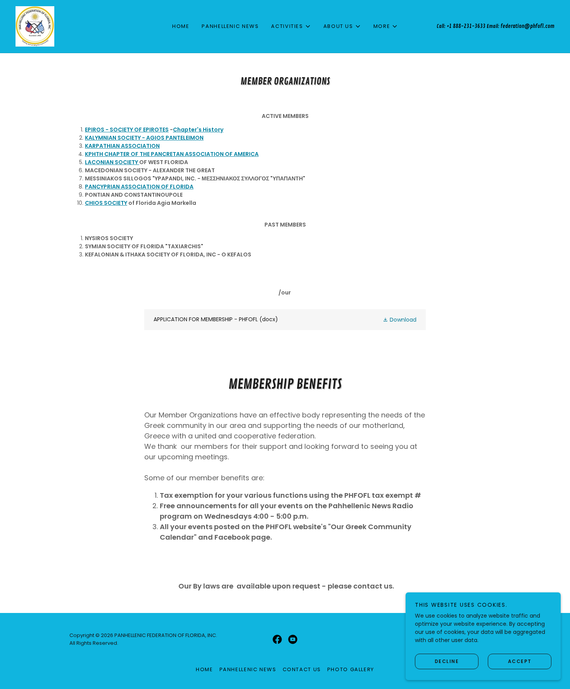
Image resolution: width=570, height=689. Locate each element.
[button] (291, 26)
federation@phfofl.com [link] (527, 26)
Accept (520, 661)
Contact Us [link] (302, 669)
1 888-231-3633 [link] (467, 26)
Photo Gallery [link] (350, 669)
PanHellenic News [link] (230, 26)
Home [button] (204, 669)
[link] (35, 26)
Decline (447, 661)
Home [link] (181, 26)
